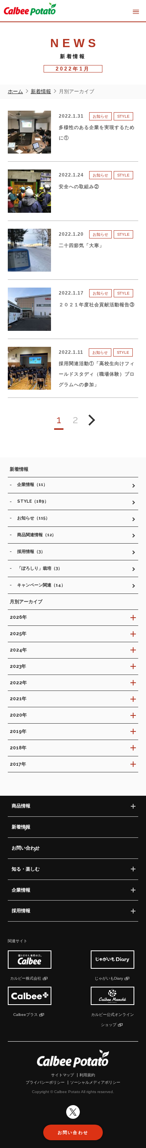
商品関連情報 (36, 534)
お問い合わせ (26, 848)
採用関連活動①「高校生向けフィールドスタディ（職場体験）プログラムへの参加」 (97, 374)
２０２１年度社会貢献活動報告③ (97, 304)
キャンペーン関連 (41, 585)
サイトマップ (62, 1075)
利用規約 (87, 1075)
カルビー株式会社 (25, 978)
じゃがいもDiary (109, 978)
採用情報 (31, 551)
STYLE (33, 501)
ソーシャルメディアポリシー (95, 1082)
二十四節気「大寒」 (81, 245)
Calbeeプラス (25, 1014)
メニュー (136, 12)
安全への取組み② (79, 186)
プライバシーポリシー (45, 1082)
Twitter (73, 1112)
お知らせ (33, 518)
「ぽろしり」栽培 (39, 568)
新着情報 (21, 827)
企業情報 (32, 484)
